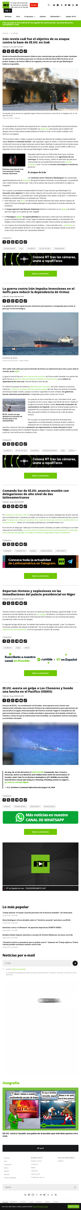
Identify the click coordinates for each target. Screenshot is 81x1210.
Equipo (33, 1167)
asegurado (44, 129)
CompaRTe (13, 1202)
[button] (40, 864)
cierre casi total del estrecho (34, 376)
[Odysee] (33, 1194)
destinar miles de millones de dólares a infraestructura (36, 379)
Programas (28, 16)
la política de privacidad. (18, 969)
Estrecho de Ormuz (50, 450)
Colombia (7, 551)
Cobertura (34, 1171)
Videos (6, 1168)
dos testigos (42, 614)
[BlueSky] (69, 5)
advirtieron (68, 225)
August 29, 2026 (48, 787)
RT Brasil (23, 1202)
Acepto (16, 969)
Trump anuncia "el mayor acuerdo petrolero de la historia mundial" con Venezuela (37, 912)
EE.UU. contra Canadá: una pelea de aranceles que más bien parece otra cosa (40, 1135)
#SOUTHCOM (37, 772)
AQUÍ (17, 371)
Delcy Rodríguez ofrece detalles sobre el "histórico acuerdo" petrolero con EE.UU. (37, 920)
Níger (18, 648)
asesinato (26, 180)
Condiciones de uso (37, 1177)
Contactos (34, 1164)
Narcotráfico (61, 551)
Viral (18, 16)
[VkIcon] (54, 5)
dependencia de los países (40, 386)
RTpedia (6, 1174)
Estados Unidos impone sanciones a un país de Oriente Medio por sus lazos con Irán (38, 935)
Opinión (43, 16)
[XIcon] (61, 5)
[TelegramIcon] (65, 5)
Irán (21, 248)
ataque (64, 209)
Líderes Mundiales (10, 1178)
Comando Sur (20, 551)
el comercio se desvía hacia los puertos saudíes (28, 389)
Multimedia (54, 16)
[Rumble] (57, 5)
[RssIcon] (52, 1194)
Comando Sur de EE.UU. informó (16, 515)
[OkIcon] (73, 5)
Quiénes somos (36, 1161)
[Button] (48, 5)
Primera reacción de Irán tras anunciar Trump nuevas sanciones (13, 171)
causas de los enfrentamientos (15, 629)
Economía (34, 450)
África (27, 648)
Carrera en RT (35, 1174)
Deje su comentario (40, 273)
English (47, 1202)
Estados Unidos (9, 248)
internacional (59, 248)
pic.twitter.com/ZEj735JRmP (17, 782)
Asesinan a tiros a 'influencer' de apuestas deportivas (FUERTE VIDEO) (32, 927)
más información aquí (40, 1206)
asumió (19, 216)
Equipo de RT (71, 16)
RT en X (40, 1148)
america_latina (49, 806)
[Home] (6, 5)
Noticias (8, 16)
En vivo (34, 5)
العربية (31, 1202)
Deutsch (39, 1202)
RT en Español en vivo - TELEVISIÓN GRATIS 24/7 (26, 888)
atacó (23, 200)
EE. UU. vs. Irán (45, 248)
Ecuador (33, 551)
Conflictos (31, 248)
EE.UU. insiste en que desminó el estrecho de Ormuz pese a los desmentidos (12, 417)
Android (60, 1161)
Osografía (11, 1083)
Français (55, 1202)
